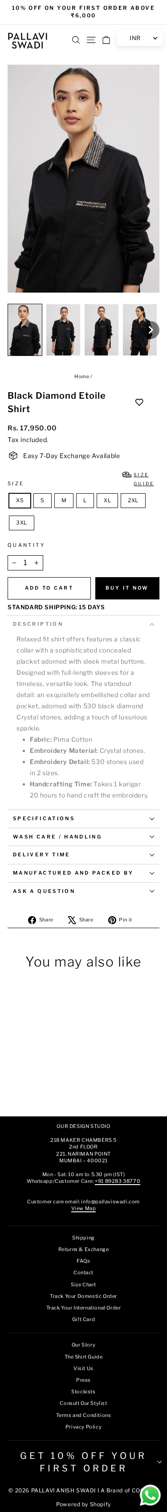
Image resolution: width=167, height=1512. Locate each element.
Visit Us (83, 1368)
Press (83, 1380)
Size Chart (83, 1284)
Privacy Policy (83, 1427)
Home (81, 376)
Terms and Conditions (83, 1415)
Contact (83, 1272)
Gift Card (83, 1319)
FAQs (83, 1261)
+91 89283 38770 (117, 1181)
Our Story (83, 1345)
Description (38, 624)
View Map (83, 1208)
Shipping (83, 1238)
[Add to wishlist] (139, 402)
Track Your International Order (83, 1308)
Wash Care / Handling (57, 837)
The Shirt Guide (84, 1357)
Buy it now (127, 588)
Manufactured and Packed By (73, 873)
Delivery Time (41, 854)
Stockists (83, 1391)
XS (20, 500)
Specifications (44, 818)
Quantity (26, 545)
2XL (133, 500)
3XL (21, 522)
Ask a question (44, 891)
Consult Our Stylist (83, 1403)
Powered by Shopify (83, 1504)
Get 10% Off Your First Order (83, 1462)
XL (107, 500)
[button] (25, 330)
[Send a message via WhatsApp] (150, 1495)
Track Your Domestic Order (83, 1296)
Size (81, 479)
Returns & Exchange (83, 1249)
